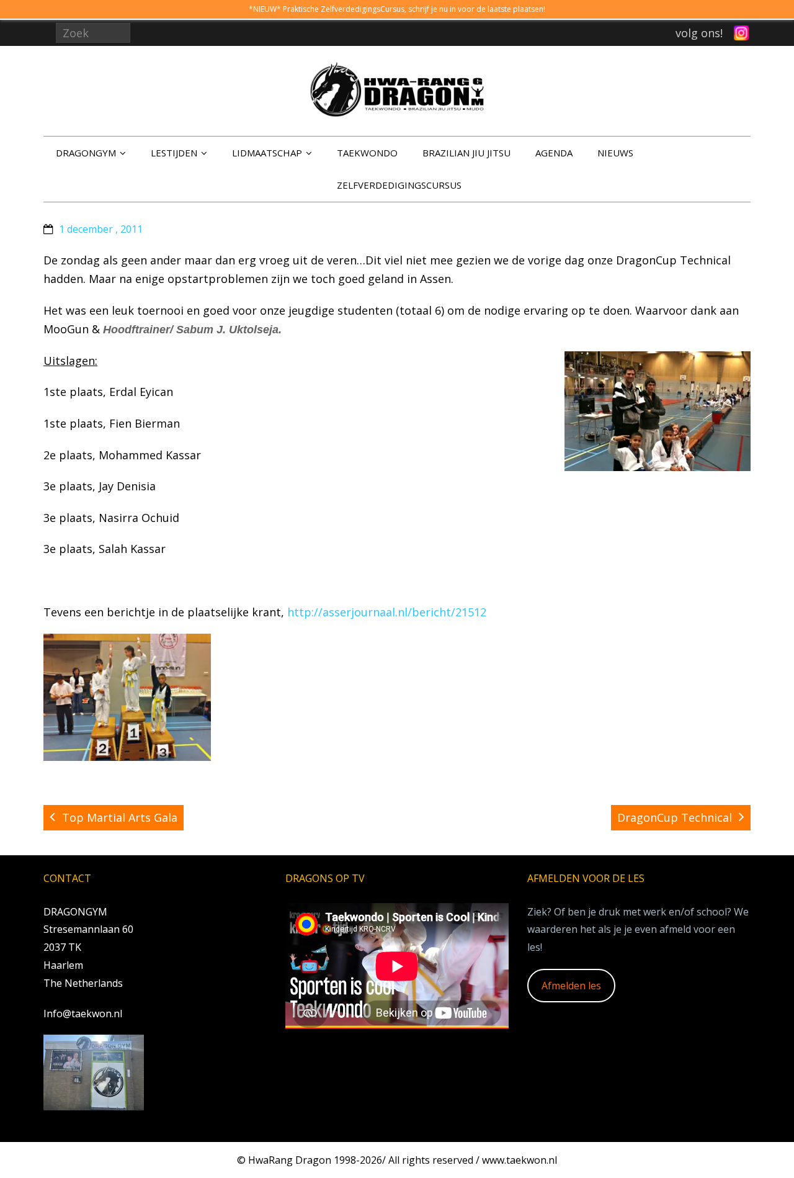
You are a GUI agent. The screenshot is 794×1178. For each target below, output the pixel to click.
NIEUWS (615, 152)
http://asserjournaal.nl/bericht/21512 (386, 612)
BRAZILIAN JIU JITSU (466, 152)
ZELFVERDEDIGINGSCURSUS (399, 185)
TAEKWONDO (367, 152)
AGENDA (554, 152)
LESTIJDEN (174, 152)
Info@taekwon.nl (82, 1013)
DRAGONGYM (86, 152)
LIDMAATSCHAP (267, 152)
